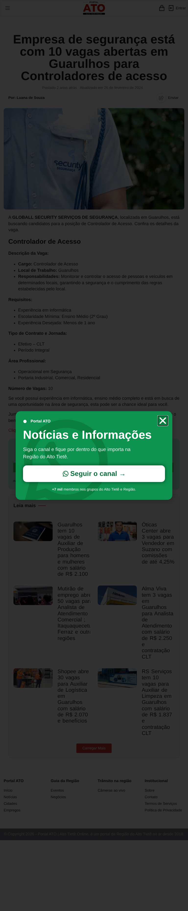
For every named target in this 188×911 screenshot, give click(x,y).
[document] (94, 455)
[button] (162, 420)
